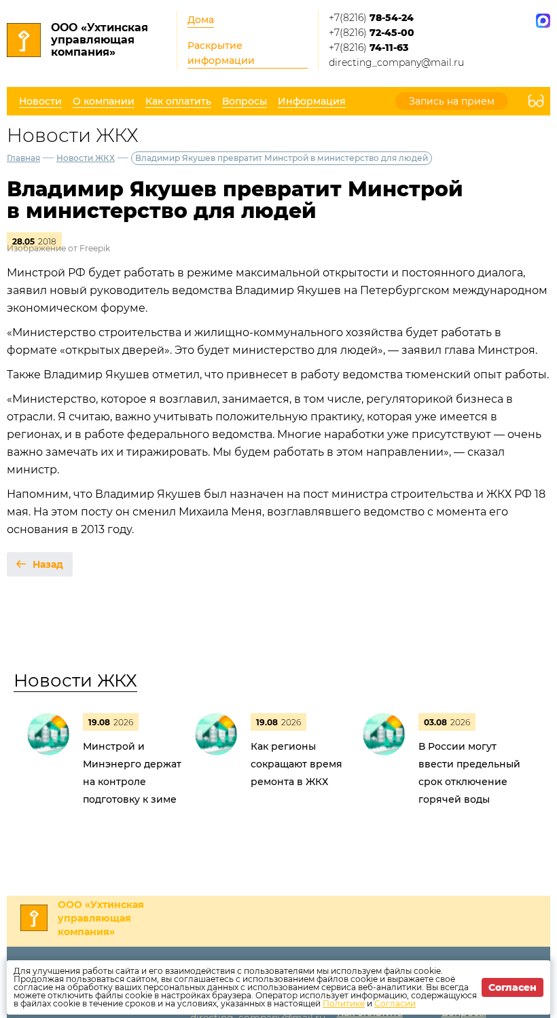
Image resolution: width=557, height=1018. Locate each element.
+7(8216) (371, 18)
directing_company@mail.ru (396, 62)
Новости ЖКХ (85, 158)
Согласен (512, 987)
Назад (48, 564)
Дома (200, 20)
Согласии (395, 1003)
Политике (344, 1003)
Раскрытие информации (221, 53)
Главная (23, 158)
